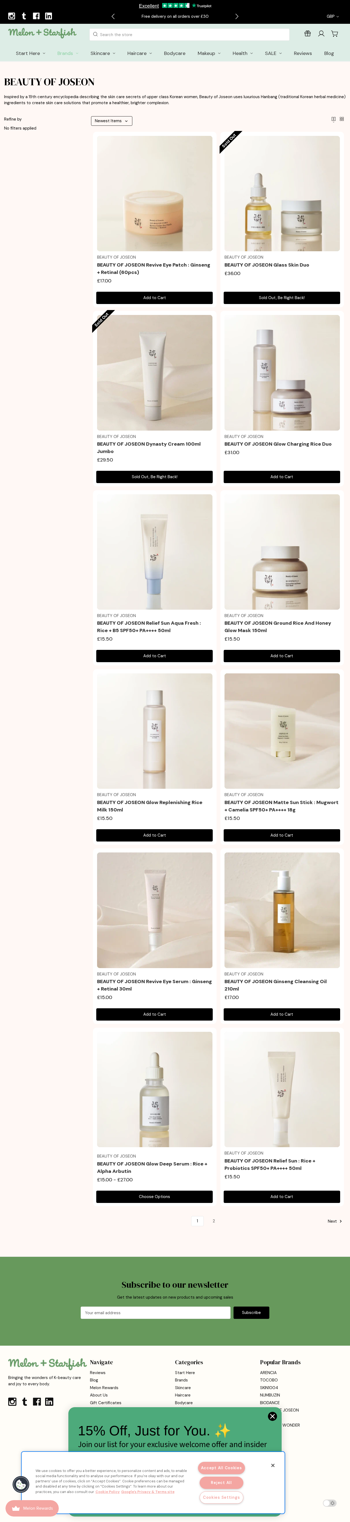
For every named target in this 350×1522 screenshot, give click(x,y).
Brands (181, 1380)
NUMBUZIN (270, 1395)
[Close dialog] (272, 1416)
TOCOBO (269, 1380)
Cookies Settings (221, 1497)
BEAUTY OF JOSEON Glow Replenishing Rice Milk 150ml (149, 806)
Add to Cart (154, 297)
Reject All (221, 1482)
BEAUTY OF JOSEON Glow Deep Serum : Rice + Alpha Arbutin (152, 1168)
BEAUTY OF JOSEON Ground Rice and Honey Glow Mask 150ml (277, 627)
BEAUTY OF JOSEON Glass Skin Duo (266, 265)
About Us (99, 1395)
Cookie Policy (107, 1491)
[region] (153, 1482)
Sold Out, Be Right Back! (282, 297)
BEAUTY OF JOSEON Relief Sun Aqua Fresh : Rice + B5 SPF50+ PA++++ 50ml (149, 627)
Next (333, 1221)
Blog (94, 1380)
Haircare (183, 1395)
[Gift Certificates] (307, 34)
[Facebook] (37, 17)
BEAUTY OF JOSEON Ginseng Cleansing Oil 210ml (275, 985)
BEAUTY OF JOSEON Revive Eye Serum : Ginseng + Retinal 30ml (154, 985)
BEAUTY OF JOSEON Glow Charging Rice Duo (278, 444)
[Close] (273, 1465)
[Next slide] (236, 16)
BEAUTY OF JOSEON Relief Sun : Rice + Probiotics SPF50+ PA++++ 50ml (269, 1165)
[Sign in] (321, 34)
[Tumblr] (25, 17)
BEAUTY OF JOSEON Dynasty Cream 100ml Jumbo (149, 448)
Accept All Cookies (221, 1467)
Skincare (183, 1387)
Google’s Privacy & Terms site (147, 1491)
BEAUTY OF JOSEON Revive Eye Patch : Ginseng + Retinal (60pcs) (153, 269)
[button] (21, 1484)
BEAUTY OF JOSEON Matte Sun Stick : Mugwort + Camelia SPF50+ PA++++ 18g (281, 806)
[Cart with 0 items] (335, 34)
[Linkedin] (49, 17)
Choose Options (154, 1196)
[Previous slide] (113, 16)
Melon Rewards (104, 1387)
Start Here (185, 1372)
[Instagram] (12, 17)
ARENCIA (268, 1372)
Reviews (98, 1372)
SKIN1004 (269, 1387)
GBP (331, 16)
